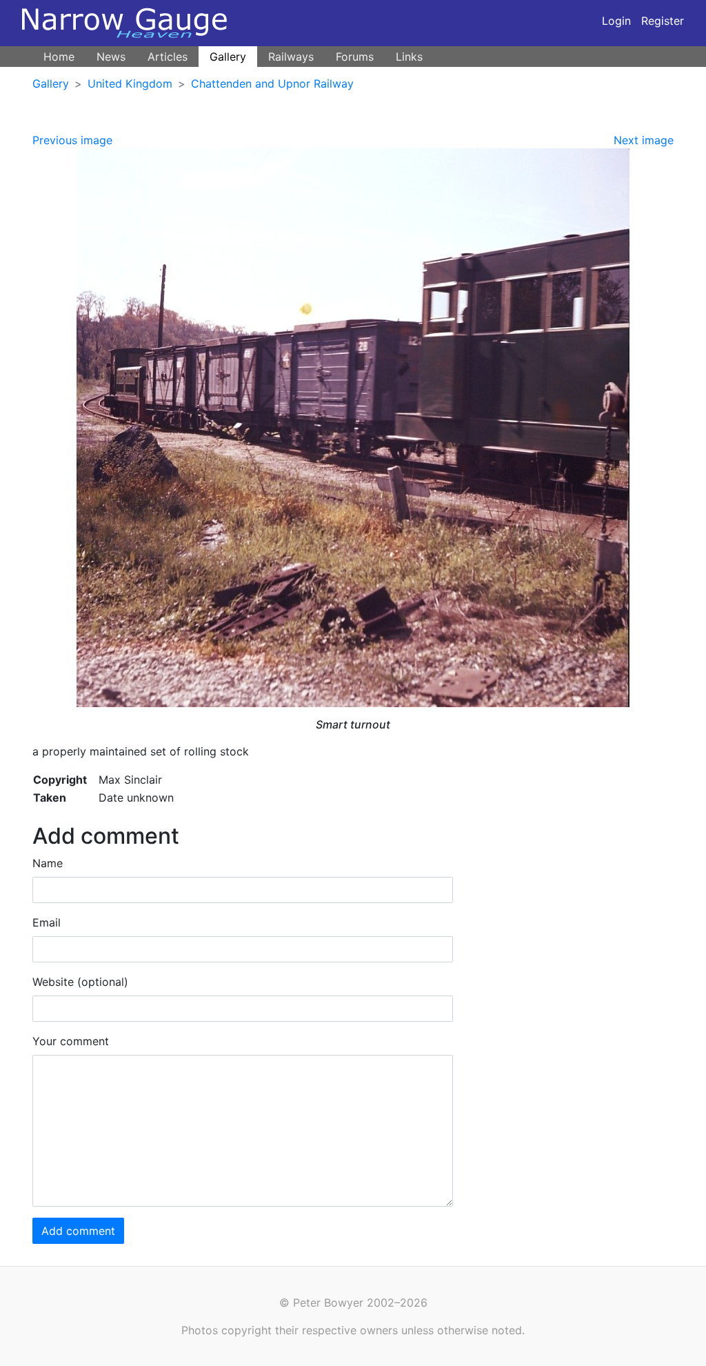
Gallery (228, 56)
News (111, 56)
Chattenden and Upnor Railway (272, 83)
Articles (168, 56)
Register (662, 21)
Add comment (78, 1231)
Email (46, 922)
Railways (291, 56)
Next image (644, 140)
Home (58, 56)
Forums (355, 56)
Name (47, 863)
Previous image (72, 140)
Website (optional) (80, 982)
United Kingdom (130, 83)
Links (409, 56)
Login (616, 21)
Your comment (70, 1041)
